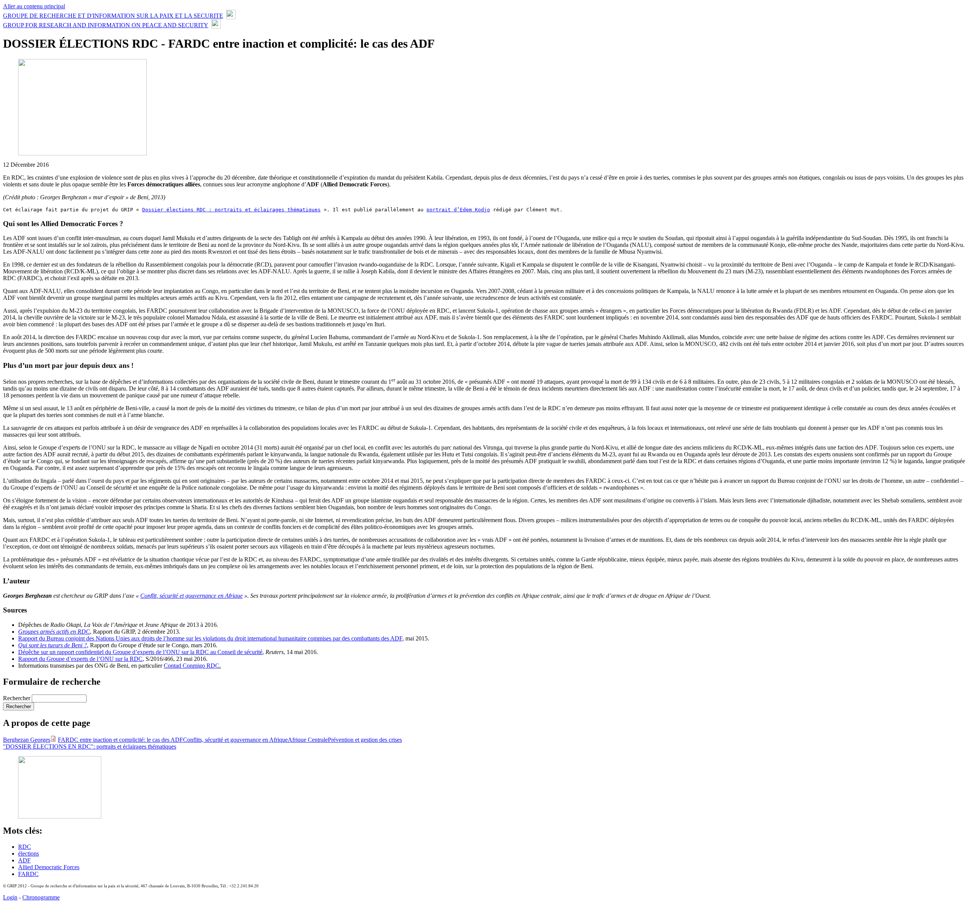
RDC (24, 846)
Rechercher (17, 698)
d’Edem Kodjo (458, 209)
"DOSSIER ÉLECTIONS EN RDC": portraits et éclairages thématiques (89, 746)
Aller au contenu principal (34, 6)
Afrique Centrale (308, 739)
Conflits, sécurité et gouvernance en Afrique (235, 739)
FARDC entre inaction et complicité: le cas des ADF (120, 739)
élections (28, 853)
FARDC (28, 874)
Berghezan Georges (26, 739)
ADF (24, 860)
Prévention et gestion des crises (365, 739)
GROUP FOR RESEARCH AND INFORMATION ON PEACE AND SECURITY (105, 25)
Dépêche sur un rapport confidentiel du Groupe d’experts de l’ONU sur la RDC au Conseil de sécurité (140, 652)
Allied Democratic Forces (48, 867)
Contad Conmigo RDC (191, 665)
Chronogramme (41, 897)
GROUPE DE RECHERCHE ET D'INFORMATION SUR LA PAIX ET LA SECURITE (113, 15)
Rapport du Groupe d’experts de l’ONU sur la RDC (80, 659)
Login (10, 897)
